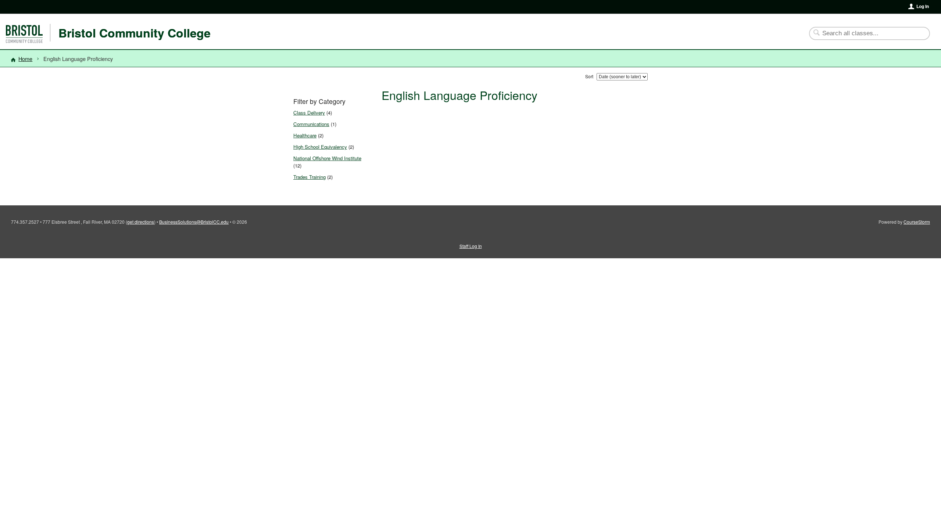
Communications (311, 123)
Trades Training (309, 176)
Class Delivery (309, 112)
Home (25, 58)
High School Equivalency (320, 146)
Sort (589, 76)
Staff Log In (470, 246)
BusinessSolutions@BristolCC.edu (194, 222)
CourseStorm (917, 222)
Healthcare (304, 135)
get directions (140, 222)
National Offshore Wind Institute (327, 158)
